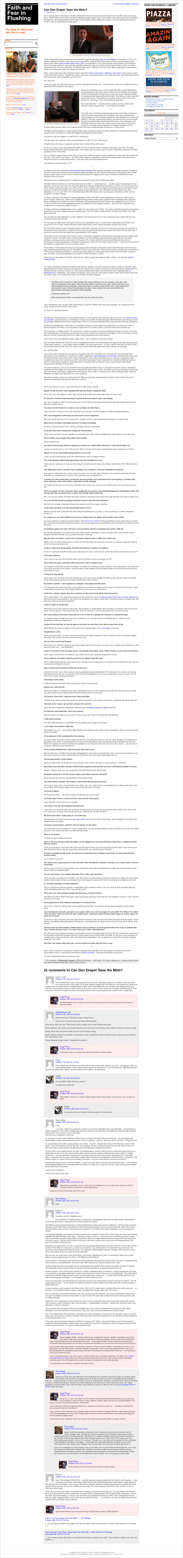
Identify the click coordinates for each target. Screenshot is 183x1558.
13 (157, 123)
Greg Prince (50, 12)
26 (152, 128)
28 (162, 128)
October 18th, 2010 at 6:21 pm (71, 1182)
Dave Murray (60, 1199)
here (7, 86)
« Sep (146, 131)
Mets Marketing (54, 963)
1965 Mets (97, 961)
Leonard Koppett (127, 961)
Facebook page (17, 108)
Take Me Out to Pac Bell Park (55, 4)
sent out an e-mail (91, 521)
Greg (20, 109)
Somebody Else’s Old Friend (155, 101)
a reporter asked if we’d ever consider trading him (118, 597)
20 (157, 126)
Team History (80, 963)
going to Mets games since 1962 (71, 63)
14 (162, 123)
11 (147, 123)
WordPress (73, 1554)
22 (167, 126)
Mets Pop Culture (67, 963)
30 (171, 128)
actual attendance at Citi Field (104, 356)
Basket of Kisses (88, 953)
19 (152, 126)
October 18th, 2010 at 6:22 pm (71, 1049)
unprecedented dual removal (80, 171)
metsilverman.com (63, 1012)
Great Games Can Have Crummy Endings (159, 99)
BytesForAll (100, 1554)
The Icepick (60, 1371)
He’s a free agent (103, 628)
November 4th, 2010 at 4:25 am (57, 1534)
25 (147, 128)
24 (176, 126)
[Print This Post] (77, 961)
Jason (28, 109)
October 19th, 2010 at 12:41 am (67, 1477)
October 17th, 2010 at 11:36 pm (67, 1078)
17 (176, 123)
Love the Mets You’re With (154, 104)
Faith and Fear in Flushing (90, 1552)
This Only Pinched (152, 103)
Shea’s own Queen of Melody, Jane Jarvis (105, 73)
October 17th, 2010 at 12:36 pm (67, 1014)
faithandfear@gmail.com (22, 98)
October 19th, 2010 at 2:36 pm (80, 1463)
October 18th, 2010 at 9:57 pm (71, 1334)
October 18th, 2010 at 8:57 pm (67, 1213)
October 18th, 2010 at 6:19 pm (71, 1094)
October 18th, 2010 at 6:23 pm (71, 999)
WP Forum (119, 1554)
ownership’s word (83, 819)
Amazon (164, 24)
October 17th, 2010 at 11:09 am (67, 979)
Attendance (115, 961)
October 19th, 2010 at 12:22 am (67, 1373)
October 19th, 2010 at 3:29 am (71, 1395)
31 (176, 128)
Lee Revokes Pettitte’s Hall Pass (126, 4)
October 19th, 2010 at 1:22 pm (76, 1429)
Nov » (151, 131)
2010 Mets (106, 961)
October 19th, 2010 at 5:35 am (57, 1520)
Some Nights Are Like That (154, 106)
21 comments (51, 961)
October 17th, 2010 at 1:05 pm (67, 1062)
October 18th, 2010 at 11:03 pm (76, 1109)
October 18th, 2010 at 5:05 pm (67, 1201)
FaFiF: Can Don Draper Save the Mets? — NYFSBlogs (68, 1518)
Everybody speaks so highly (97, 708)
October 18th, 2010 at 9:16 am (67, 1122)
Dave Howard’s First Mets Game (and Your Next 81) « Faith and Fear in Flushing (78, 1532)
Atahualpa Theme (87, 1554)
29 (167, 128)
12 (152, 123)
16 (171, 123)
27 (157, 128)
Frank (57, 1060)
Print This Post (84, 961)
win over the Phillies (108, 59)
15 (167, 123)
